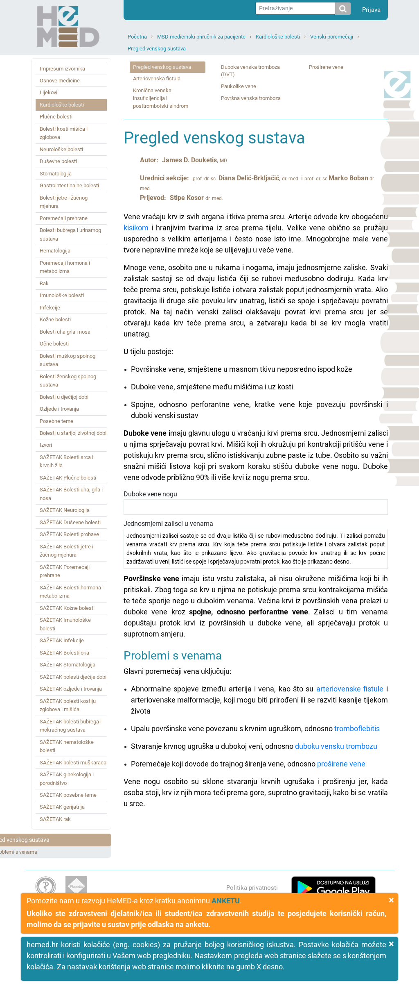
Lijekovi (48, 92)
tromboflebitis (357, 728)
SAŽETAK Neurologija (65, 510)
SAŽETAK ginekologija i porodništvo (67, 778)
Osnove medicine (60, 80)
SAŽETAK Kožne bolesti (67, 608)
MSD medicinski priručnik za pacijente (201, 37)
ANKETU (226, 900)
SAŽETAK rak (55, 819)
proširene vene (341, 763)
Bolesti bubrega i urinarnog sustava (70, 234)
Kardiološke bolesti (278, 37)
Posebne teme (56, 421)
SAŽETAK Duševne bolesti (70, 522)
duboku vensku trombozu (336, 746)
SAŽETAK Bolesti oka (64, 653)
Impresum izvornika (62, 69)
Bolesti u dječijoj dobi (64, 397)
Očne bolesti (54, 344)
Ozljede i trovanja (59, 409)
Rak (44, 283)
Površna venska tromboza (251, 98)
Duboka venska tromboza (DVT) (250, 71)
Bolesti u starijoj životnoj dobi (73, 433)
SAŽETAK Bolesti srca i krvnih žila (66, 461)
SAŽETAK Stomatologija (67, 665)
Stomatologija (56, 174)
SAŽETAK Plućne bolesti (68, 478)
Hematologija (55, 251)
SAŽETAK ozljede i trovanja (71, 689)
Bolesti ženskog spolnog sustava (68, 380)
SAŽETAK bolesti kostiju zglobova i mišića (68, 705)
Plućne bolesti (56, 117)
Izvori (46, 445)
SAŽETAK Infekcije (62, 640)
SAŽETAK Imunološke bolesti (65, 624)
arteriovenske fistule (349, 688)
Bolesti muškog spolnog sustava (67, 360)
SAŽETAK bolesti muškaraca (73, 762)
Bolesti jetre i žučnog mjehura (64, 202)
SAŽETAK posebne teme (68, 795)
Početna (137, 37)
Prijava (371, 10)
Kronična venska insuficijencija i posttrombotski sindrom (160, 98)
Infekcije (50, 308)
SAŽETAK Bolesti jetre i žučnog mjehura (66, 550)
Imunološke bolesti (62, 295)
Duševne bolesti (58, 161)
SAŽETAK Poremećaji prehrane (65, 571)
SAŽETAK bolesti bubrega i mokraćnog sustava (70, 725)
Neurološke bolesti (61, 149)
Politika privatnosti (252, 887)
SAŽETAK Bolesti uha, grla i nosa (71, 494)
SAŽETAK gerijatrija (62, 807)
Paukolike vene (238, 86)
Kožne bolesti (55, 319)
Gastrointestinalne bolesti (69, 185)
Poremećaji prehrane (64, 218)
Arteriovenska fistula (156, 78)
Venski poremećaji (331, 37)
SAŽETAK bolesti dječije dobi (73, 677)
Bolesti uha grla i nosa (65, 332)
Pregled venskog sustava (157, 48)
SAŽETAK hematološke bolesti (67, 746)
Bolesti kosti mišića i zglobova (64, 133)
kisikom (136, 227)
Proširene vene (326, 67)
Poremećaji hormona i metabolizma (65, 267)
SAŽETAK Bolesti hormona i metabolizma (72, 591)
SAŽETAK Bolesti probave (69, 534)
